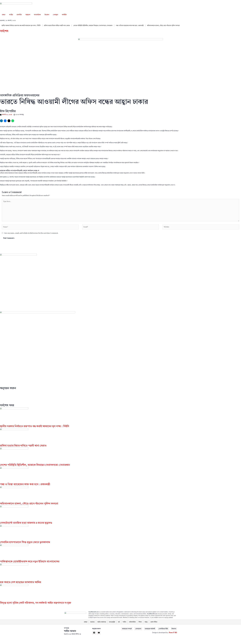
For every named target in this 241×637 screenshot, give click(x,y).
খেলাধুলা (55, 15)
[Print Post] (1, 120)
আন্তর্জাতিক (37, 15)
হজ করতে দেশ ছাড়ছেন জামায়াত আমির (20, 582)
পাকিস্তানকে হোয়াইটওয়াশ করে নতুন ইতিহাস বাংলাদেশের (29, 561)
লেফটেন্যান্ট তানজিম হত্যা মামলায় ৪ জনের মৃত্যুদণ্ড (26, 523)
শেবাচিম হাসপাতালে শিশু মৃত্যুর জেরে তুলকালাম (25, 542)
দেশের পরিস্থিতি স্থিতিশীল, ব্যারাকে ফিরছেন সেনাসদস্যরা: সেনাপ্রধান (92, 25)
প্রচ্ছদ (3, 15)
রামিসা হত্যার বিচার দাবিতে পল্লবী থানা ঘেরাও (57, 25)
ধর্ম (119, 622)
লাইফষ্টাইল (132, 622)
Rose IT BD (173, 632)
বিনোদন (47, 15)
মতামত (92, 622)
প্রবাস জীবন (153, 622)
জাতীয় (11, 15)
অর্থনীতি (64, 15)
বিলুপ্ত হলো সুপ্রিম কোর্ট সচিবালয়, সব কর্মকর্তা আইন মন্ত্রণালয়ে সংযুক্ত (35, 603)
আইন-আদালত (101, 622)
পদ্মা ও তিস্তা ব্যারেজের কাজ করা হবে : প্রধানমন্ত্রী (130, 25)
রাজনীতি (19, 15)
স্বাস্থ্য (146, 622)
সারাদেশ (27, 15)
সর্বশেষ (4, 31)
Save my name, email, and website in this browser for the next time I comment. (31, 233)
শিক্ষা (140, 622)
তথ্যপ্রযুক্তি (112, 622)
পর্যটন (124, 622)
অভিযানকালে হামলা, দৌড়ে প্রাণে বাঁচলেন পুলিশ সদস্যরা (163, 25)
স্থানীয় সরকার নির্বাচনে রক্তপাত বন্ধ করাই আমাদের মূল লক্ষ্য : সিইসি (21, 25)
